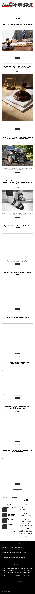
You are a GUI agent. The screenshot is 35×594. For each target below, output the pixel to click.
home (28, 523)
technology (29, 533)
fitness (16, 568)
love (20, 528)
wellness (24, 536)
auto (24, 507)
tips (14, 575)
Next (18, 490)
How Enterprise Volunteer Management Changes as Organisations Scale (11, 508)
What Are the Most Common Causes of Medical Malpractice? (17, 407)
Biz (14, 8)
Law (8, 572)
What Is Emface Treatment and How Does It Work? (11, 525)
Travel (9, 8)
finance (25, 516)
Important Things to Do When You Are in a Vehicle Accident (17, 451)
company (29, 511)
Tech (22, 8)
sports (20, 533)
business (23, 510)
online (22, 530)
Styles (12, 8)
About (6, 0)
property (21, 531)
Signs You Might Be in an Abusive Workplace (17, 24)
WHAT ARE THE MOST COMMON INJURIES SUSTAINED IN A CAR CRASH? (17, 138)
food (19, 568)
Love (24, 8)
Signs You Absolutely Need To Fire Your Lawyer (17, 226)
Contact (8, 0)
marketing (24, 528)
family (30, 515)
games (26, 519)
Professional (27, 530)
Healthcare (29, 521)
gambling (22, 519)
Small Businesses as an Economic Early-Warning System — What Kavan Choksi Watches (12, 531)
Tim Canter (17, 27)
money (29, 528)
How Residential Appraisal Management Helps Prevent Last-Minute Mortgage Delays (11, 519)
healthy (23, 523)
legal (27, 526)
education (26, 513)
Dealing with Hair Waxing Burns (17, 317)
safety (31, 531)
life (30, 526)
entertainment (23, 515)
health (23, 521)
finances (8, 568)
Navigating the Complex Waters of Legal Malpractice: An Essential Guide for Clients (17, 67)
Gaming (29, 519)
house (30, 525)
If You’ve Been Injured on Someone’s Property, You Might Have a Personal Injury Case (17, 182)
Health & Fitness (29, 8)
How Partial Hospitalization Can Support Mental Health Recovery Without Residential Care (11, 515)
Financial (12, 568)
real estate (26, 531)
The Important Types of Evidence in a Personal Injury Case (17, 363)
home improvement (23, 525)
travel (26, 535)
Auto (19, 8)
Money (16, 8)
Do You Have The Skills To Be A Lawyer (17, 272)
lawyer (11, 572)
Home (3, 0)
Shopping (5, 8)
